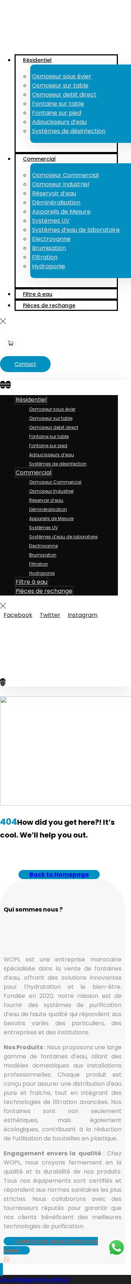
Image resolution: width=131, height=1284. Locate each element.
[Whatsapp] (6, 1259)
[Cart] (10, 343)
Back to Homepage (59, 874)
